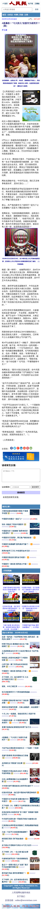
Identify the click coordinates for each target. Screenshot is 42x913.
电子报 (30, 3)
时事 (16, 15)
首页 (4, 15)
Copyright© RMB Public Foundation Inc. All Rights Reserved (21, 887)
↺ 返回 (5, 3)
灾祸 (21, 15)
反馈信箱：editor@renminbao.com (21, 900)
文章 (26, 15)
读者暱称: (6, 487)
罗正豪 (4, 30)
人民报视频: (7, 571)
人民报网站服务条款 (21, 892)
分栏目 (10, 15)
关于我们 (21, 896)
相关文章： (7, 507)
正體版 (37, 3)
